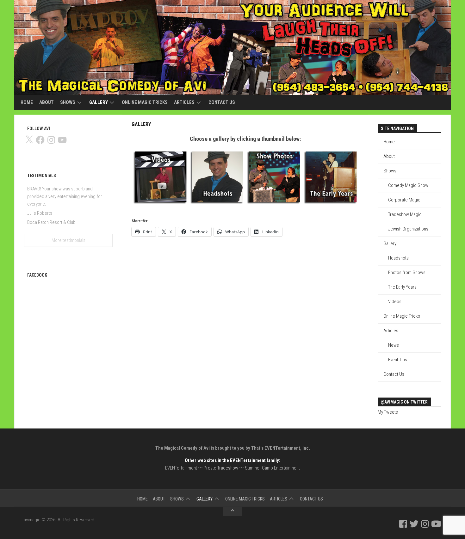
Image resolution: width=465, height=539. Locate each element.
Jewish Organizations (408, 229)
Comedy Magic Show (408, 185)
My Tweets (388, 412)
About (46, 102)
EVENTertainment (181, 468)
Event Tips (397, 359)
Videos (394, 301)
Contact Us (221, 102)
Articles (184, 102)
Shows (67, 102)
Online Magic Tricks (145, 102)
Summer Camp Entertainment (272, 468)
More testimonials (68, 240)
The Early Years (402, 287)
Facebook (37, 275)
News (393, 345)
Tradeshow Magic (405, 214)
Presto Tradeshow (221, 468)
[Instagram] (425, 523)
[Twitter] (414, 523)
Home (27, 102)
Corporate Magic (404, 200)
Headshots (398, 258)
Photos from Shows (406, 272)
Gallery (98, 102)
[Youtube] (436, 523)
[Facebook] (403, 523)
